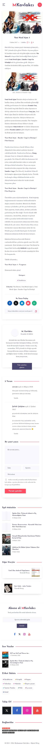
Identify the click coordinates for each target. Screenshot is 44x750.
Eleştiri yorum (30, 684)
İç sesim (29, 688)
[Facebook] (15, 634)
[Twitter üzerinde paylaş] (16, 303)
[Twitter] (20, 634)
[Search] (40, 5)
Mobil (6, 692)
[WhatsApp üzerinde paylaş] (34, 303)
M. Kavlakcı (26, 331)
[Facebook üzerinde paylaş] (9, 303)
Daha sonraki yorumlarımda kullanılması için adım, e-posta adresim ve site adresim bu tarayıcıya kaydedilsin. (21, 482)
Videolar (18, 684)
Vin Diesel (17, 287)
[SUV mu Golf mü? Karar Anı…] (5, 654)
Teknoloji (7, 684)
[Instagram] (24, 634)
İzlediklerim (22, 280)
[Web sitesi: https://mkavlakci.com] (26, 362)
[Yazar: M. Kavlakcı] (15, 332)
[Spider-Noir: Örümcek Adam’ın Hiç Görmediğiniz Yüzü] (6, 515)
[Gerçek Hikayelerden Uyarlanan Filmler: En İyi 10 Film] (6, 538)
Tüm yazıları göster (22, 366)
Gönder (22, 626)
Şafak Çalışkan (18, 406)
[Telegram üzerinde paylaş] (22, 303)
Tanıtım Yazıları (9, 688)
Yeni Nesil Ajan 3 (27, 287)
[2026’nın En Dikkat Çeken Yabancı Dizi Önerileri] (6, 549)
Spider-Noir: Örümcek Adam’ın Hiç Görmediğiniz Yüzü (24, 514)
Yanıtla (16, 398)
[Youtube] (29, 634)
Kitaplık (19, 679)
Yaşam (28, 679)
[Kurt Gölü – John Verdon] (22, 587)
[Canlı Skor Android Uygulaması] (22, 572)
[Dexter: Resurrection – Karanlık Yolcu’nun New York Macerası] (6, 527)
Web (21, 688)
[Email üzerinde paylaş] (28, 303)
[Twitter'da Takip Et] (22, 362)
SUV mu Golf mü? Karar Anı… (20, 653)
